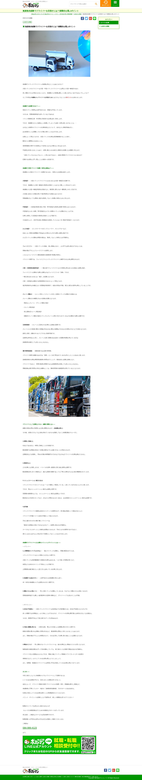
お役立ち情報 (77, 14)
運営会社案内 (78, 776)
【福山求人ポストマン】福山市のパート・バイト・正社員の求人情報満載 (51, 14)
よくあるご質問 (38, 776)
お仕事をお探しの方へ (28, 776)
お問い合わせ (95, 776)
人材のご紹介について (68, 776)
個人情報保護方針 (86, 776)
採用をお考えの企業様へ (56, 776)
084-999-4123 (30, 728)
